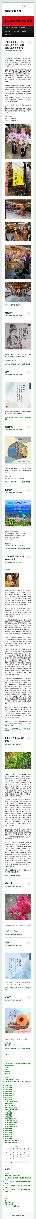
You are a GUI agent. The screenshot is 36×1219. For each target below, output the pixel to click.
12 (13, 1154)
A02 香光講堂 (11, 875)
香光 (21, 51)
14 (21, 1154)
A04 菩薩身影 (8, 1089)
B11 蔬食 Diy (8, 1134)
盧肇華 (6, 1176)
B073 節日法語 (21, 364)
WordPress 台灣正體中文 (12, 1206)
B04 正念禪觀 (8, 1113)
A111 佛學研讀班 (11, 1101)
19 (13, 1156)
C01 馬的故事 (8, 1138)
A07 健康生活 (8, 1095)
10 (6, 1154)
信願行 (8, 942)
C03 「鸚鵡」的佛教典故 (11, 1142)
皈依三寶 (9, 883)
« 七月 (10, 1162)
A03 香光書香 (8, 1087)
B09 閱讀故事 (8, 1130)
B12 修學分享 (8, 1136)
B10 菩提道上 (8, 1132)
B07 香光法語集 (12, 364)
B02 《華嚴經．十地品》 (11, 1107)
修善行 (8, 997)
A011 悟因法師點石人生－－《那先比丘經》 (19, 729)
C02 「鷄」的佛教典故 (11, 1140)
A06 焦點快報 (8, 1093)
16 (28, 1154)
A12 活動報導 (8, 1103)
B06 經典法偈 (8, 1117)
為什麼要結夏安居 (15, 1176)
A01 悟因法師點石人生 (11, 1080)
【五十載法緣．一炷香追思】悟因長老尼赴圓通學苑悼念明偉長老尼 (14, 45)
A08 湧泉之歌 (8, 1097)
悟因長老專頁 (15, 31)
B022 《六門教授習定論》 (12, 1109)
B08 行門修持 (8, 1128)
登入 (6, 1200)
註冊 (6, 1198)
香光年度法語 (8, 35)
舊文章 (7, 1054)
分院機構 (7, 31)
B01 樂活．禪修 (9, 1105)
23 (28, 1156)
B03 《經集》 (8, 1111)
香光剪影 (14, 27)
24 (6, 1158)
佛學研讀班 (22, 27)
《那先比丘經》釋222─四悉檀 (14, 558)
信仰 (7, 371)
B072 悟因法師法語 (23, 417)
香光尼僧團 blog (13, 10)
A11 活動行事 (8, 1099)
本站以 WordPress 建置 (18, 1215)
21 (21, 1156)
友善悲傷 (9, 489)
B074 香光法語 (21, 482)
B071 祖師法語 (11, 1121)
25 (10, 1158)
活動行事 (7, 27)
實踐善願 (9, 426)
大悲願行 (9, 312)
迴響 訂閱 (9, 1204)
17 (6, 1156)
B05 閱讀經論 (8, 1115)
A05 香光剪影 (11, 305)
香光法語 (24, 31)
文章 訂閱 (9, 1202)
